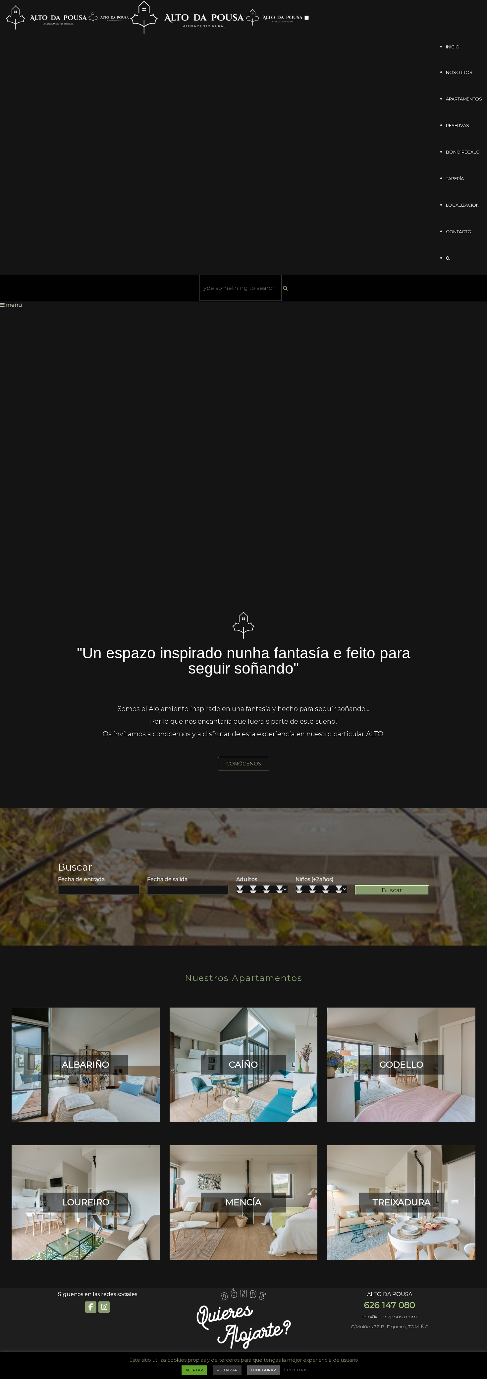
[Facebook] (90, 1307)
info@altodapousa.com (389, 1317)
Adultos (246, 879)
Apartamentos (464, 98)
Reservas (457, 125)
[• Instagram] (104, 1307)
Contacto (458, 231)
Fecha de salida (167, 879)
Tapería (455, 178)
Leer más (295, 1369)
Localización (462, 205)
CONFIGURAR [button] (263, 1370)
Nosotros (459, 72)
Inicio (453, 46)
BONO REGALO (463, 152)
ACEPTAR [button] (194, 1370)
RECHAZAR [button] (227, 1370)
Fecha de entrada (81, 879)
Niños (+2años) (315, 879)
